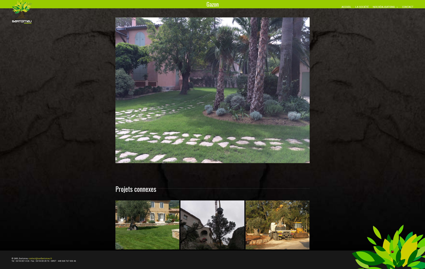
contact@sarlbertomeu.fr (40, 258)
